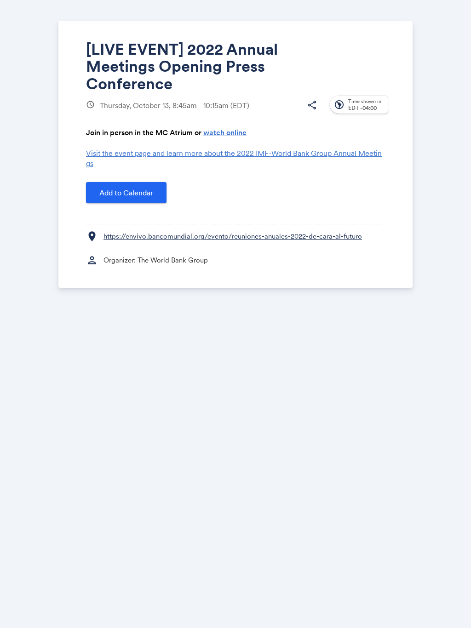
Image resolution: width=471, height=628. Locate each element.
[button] (312, 105)
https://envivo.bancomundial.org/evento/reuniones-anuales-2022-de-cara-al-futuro (232, 236)
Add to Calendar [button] (126, 192)
